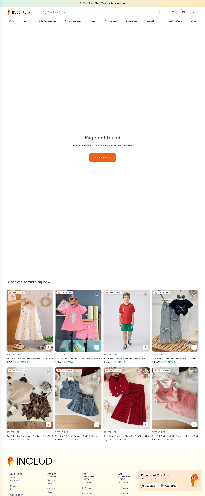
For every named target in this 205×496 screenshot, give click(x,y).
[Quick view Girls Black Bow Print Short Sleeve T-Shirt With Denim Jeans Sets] (194, 347)
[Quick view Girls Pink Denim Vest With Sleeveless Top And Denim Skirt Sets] (194, 424)
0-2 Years (87, 482)
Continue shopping (102, 157)
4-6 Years (87, 493)
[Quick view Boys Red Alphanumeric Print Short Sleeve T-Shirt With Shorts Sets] (145, 347)
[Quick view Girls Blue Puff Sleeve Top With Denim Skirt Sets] (96, 424)
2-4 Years (87, 488)
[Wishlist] (173, 12)
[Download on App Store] (149, 485)
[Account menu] (193, 12)
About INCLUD (14, 479)
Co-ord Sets (51, 490)
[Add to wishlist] (48, 294)
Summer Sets (51, 482)
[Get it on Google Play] (168, 485)
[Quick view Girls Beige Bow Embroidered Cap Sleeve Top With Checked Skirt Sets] (48, 424)
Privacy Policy (14, 488)
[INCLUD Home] (19, 12)
